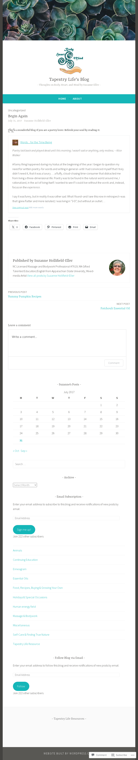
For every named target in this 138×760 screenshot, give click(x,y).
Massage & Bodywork (25, 616)
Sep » (24, 451)
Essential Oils (20, 578)
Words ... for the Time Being (36, 142)
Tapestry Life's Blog (69, 79)
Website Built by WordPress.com (69, 753)
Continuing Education (25, 559)
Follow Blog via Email (69, 658)
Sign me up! (24, 529)
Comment (113, 362)
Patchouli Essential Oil (115, 306)
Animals (17, 550)
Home (62, 98)
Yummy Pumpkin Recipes (24, 294)
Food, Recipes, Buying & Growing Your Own (38, 587)
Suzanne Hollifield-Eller (37, 120)
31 (21, 440)
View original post (20, 207)
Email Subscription (69, 496)
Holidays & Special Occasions (30, 597)
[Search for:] (69, 464)
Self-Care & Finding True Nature (31, 634)
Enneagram (19, 569)
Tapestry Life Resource (26, 644)
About (77, 98)
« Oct (16, 451)
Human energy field (24, 606)
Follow (21, 686)
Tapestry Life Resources (69, 719)
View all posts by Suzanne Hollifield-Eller (50, 275)
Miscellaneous (21, 625)
